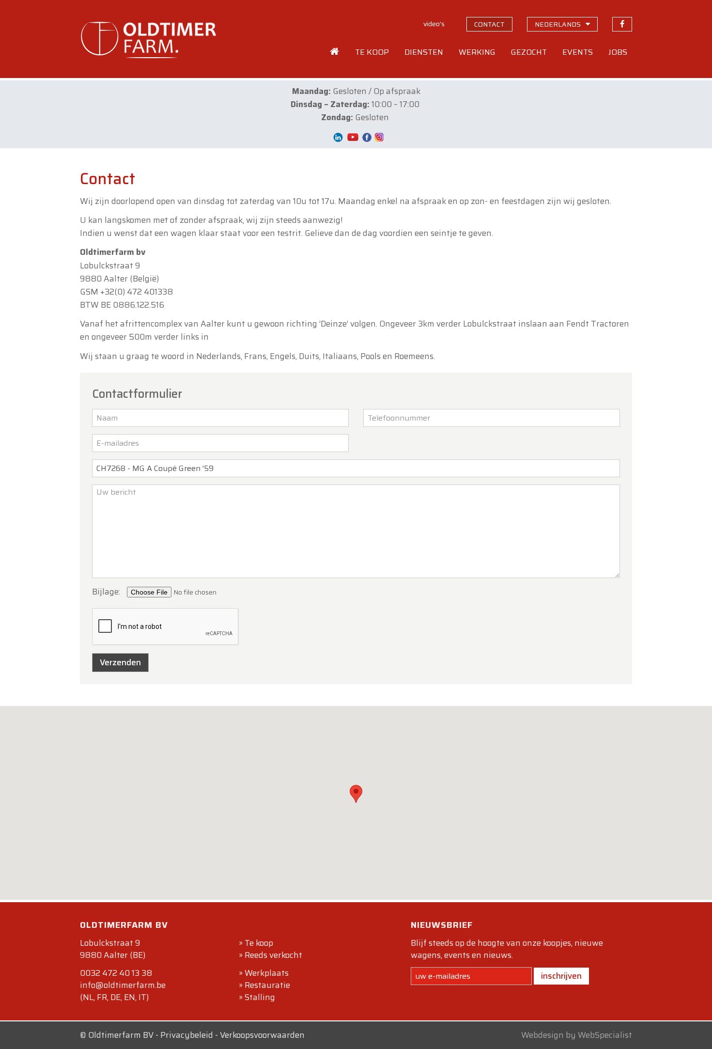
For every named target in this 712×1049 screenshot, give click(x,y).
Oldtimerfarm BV (121, 1035)
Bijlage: (106, 591)
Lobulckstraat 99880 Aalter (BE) (112, 949)
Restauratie (267, 985)
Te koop (259, 943)
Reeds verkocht (273, 955)
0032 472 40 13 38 (116, 973)
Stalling (260, 997)
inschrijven (561, 976)
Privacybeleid (186, 1035)
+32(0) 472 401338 (136, 291)
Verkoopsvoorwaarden (262, 1035)
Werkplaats (267, 973)
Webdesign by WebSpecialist (576, 1035)
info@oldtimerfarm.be (123, 985)
